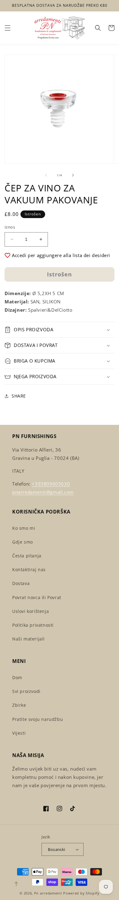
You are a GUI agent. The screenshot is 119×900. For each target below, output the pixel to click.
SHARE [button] (19, 396)
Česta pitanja (26, 556)
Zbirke (19, 705)
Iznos (10, 227)
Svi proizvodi (26, 691)
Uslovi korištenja (30, 611)
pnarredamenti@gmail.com (43, 492)
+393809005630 (51, 484)
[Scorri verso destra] (73, 175)
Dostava (21, 583)
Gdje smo (22, 542)
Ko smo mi (23, 528)
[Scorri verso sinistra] (46, 175)
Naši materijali (28, 639)
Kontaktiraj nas (29, 569)
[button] (7, 28)
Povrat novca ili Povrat (36, 597)
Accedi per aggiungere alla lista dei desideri (61, 255)
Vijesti (19, 733)
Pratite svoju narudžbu (37, 719)
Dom (17, 677)
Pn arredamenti (48, 893)
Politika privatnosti (33, 625)
